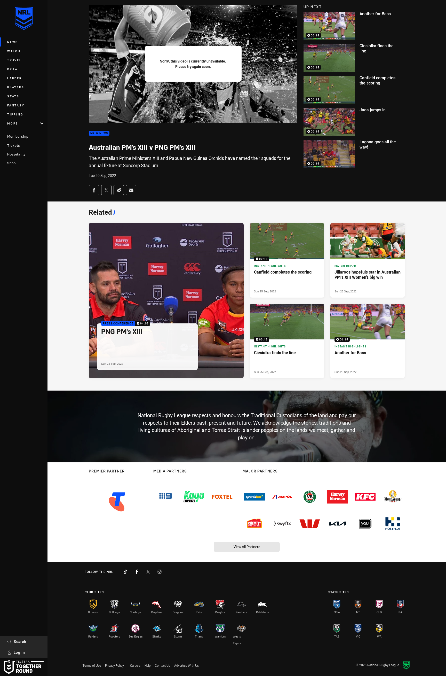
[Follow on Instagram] (159, 571)
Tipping (15, 114)
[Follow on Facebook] (137, 571)
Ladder (14, 78)
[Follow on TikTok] (125, 571)
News (12, 42)
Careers (135, 665)
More (12, 123)
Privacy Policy (114, 665)
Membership (17, 136)
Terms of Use (92, 665)
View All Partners (247, 546)
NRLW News (99, 133)
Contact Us (162, 665)
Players (15, 87)
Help (148, 665)
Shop (11, 163)
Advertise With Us (186, 665)
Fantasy (15, 105)
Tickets (13, 145)
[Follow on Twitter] (148, 571)
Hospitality (16, 154)
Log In (19, 652)
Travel (14, 60)
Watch (14, 51)
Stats (13, 96)
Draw (12, 69)
